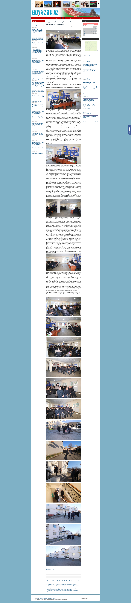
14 (91, 30)
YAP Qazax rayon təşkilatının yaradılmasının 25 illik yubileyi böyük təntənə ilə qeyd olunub (62, 584)
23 (95, 31)
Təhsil (49, 18)
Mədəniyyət (56, 18)
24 (84, 33)
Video (77, 18)
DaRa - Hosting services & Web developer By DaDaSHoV (46, 598)
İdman (63, 18)
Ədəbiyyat (70, 18)
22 (93, 31)
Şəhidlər (66, 18)
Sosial (40, 18)
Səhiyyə (52, 18)
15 (93, 30)
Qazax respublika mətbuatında (84, 18)
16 (95, 30)
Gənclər (60, 18)
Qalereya (74, 18)
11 (86, 30)
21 (91, 31)
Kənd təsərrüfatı (44, 18)
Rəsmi (37, 18)
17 (84, 31)
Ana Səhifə (33, 18)
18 (86, 31)
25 (86, 33)
